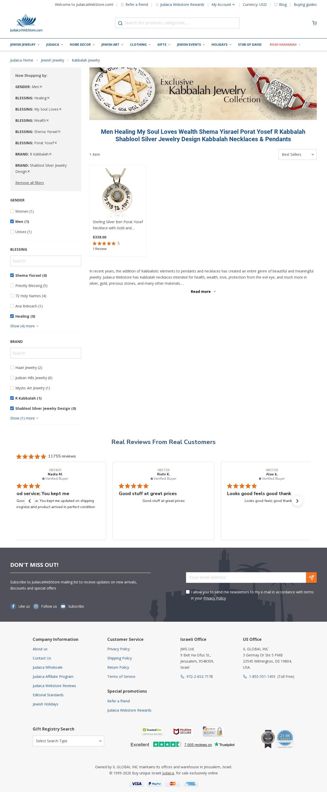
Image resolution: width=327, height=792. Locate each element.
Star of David (250, 44)
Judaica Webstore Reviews (54, 685)
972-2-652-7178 (199, 676)
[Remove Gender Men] (41, 86)
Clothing (138, 44)
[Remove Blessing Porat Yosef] (55, 142)
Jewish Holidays (45, 704)
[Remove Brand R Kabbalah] (50, 154)
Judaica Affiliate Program (53, 676)
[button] (30, 501)
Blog (283, 5)
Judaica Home (21, 60)
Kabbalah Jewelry (86, 60)
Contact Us (42, 658)
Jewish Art (110, 44)
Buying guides (305, 4)
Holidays (219, 44)
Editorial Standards (48, 694)
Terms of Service (121, 676)
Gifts (161, 44)
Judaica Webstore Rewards (182, 4)
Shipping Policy (119, 658)
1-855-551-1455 (262, 676)
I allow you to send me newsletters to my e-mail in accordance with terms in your (252, 595)
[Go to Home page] (26, 23)
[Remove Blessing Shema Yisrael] (59, 131)
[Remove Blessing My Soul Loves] (60, 109)
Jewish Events (189, 44)
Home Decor (80, 44)
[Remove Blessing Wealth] (47, 120)
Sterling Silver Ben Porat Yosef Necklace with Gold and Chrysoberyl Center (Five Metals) (118, 225)
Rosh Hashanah (283, 44)
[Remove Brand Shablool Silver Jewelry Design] (28, 171)
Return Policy (118, 667)
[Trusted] (152, 731)
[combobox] (177, 23)
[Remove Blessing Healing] (48, 97)
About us (40, 648)
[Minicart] (314, 23)
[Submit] (120, 23)
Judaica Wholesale (48, 667)
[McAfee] (183, 731)
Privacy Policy (214, 598)
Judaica (52, 44)
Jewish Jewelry (23, 44)
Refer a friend (136, 4)
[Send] (311, 577)
